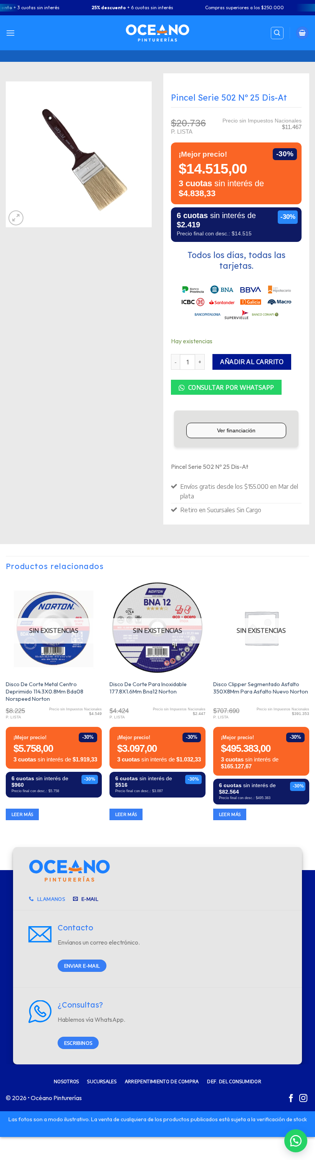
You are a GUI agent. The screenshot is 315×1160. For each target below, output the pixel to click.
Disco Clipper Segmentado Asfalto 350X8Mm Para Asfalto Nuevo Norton (260, 688)
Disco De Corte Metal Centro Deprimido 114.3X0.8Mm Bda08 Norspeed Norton (44, 691)
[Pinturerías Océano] (157, 32)
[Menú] (10, 32)
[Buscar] (277, 33)
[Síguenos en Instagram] (303, 1098)
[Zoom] (15, 217)
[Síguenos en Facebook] (291, 1098)
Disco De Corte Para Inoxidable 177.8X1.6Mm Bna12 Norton (148, 688)
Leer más (22, 814)
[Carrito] (302, 32)
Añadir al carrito (252, 362)
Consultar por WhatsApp (230, 387)
